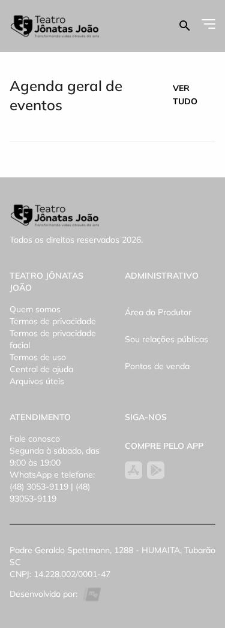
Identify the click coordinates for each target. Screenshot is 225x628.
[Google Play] (155, 470)
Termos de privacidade (53, 321)
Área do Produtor (158, 312)
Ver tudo (185, 95)
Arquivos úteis (37, 381)
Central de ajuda (41, 369)
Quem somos (35, 309)
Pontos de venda (157, 366)
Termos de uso (38, 357)
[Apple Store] (133, 470)
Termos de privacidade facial (53, 339)
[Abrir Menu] (208, 24)
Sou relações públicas (166, 339)
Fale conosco (35, 438)
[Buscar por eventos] (184, 25)
